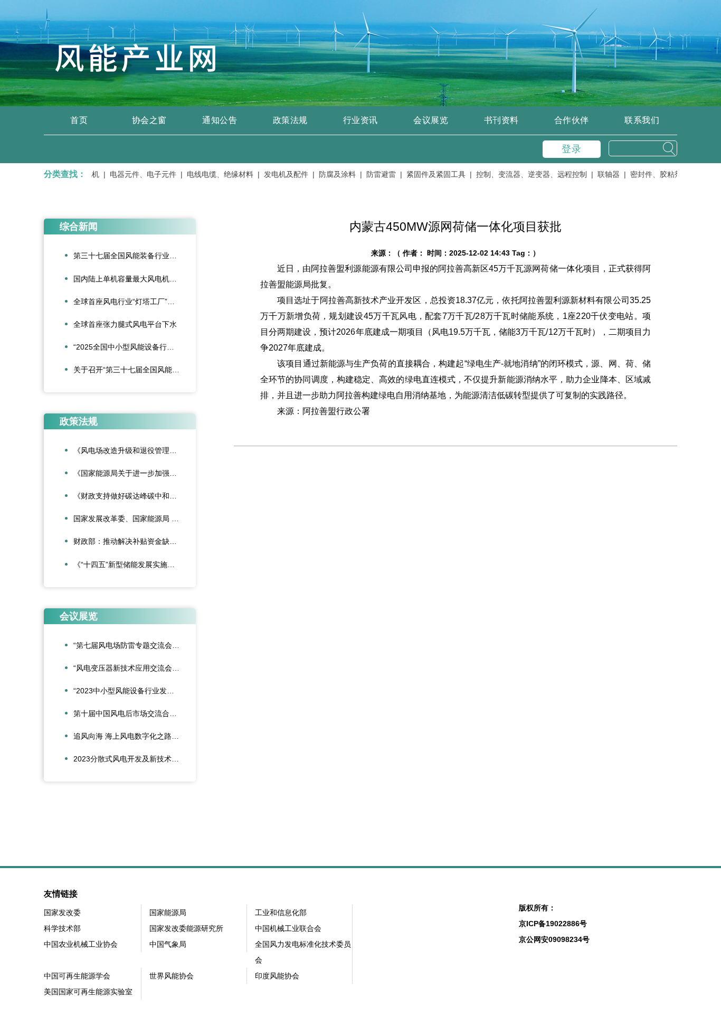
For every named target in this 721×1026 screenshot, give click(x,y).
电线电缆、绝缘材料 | (212, 174)
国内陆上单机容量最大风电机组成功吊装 (134, 279)
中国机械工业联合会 (288, 928)
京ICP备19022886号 (553, 923)
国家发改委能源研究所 (186, 928)
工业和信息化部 (281, 912)
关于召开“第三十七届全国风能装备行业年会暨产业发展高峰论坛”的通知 (134, 369)
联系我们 (641, 120)
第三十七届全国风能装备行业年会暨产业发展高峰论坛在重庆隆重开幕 (134, 255)
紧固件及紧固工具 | (428, 174)
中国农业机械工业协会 (81, 944)
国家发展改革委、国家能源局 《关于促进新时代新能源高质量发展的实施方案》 (134, 518)
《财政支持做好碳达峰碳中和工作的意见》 (134, 496)
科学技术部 (62, 928)
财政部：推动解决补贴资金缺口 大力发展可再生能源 (134, 541)
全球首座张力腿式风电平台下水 (125, 324)
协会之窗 (149, 120)
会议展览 (430, 120)
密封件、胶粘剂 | (648, 174)
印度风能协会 (277, 976)
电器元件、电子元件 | (135, 174)
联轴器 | (600, 174)
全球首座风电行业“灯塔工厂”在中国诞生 (134, 301)
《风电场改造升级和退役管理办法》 (132, 450)
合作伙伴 (571, 120)
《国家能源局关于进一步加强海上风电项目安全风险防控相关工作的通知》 (134, 473)
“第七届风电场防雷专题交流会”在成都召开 (134, 645)
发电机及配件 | (278, 174)
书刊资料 (501, 120)
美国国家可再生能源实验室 (88, 991)
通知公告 (219, 120)
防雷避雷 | (373, 174)
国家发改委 (62, 912)
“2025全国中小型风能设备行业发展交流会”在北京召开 (134, 347)
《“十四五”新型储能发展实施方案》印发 (134, 564)
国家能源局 (167, 912)
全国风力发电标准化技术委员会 (303, 952)
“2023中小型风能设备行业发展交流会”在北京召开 (134, 690)
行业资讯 (360, 120)
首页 (79, 120)
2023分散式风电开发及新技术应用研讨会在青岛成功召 (134, 759)
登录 (572, 149)
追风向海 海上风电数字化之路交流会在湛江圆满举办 (134, 736)
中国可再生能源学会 (77, 976)
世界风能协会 (171, 976)
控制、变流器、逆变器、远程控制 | (523, 174)
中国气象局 (167, 944)
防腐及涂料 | (329, 174)
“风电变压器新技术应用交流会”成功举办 (134, 668)
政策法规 (290, 120)
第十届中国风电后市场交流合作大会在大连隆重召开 (134, 713)
